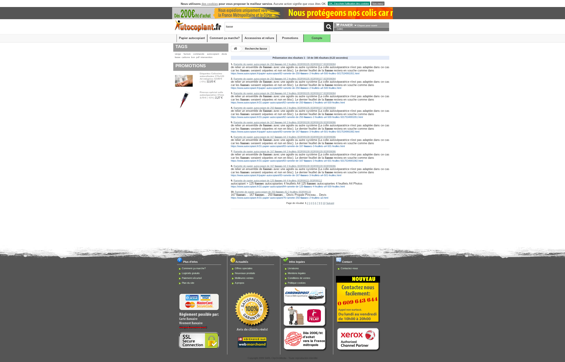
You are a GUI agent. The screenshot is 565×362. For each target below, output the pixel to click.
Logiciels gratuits (191, 273)
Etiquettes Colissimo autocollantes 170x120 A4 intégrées (212, 76)
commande (198, 54)
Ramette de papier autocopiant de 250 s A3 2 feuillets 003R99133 (273, 191)
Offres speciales (243, 268)
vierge (178, 54)
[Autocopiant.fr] (197, 31)
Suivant (330, 203)
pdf (198, 57)
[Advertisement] (282, 222)
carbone (186, 57)
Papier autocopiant (192, 38)
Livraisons (293, 268)
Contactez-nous (349, 268)
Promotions (290, 38)
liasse (178, 57)
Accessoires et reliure (259, 38)
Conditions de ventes (299, 278)
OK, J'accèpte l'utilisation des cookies (349, 3)
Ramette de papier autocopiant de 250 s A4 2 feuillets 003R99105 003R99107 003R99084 (285, 64)
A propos (239, 283)
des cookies (210, 4)
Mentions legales (297, 273)
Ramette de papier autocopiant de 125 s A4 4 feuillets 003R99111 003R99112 (278, 180)
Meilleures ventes (244, 278)
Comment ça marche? (225, 38)
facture (187, 54)
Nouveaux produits (245, 273)
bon (193, 57)
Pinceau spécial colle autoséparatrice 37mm (212, 93)
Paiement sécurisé (192, 278)
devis (224, 54)
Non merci (377, 3)
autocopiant (213, 54)
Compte (317, 38)
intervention (207, 57)
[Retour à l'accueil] (235, 49)
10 (324, 203)
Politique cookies (297, 283)
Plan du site (188, 283)
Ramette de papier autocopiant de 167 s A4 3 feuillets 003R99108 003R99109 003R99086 (285, 122)
